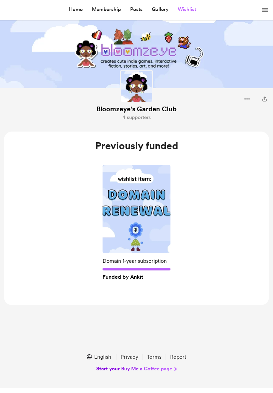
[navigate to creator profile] (136, 86)
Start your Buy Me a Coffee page (134, 369)
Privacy (129, 357)
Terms (154, 357)
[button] (76, 9)
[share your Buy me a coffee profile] (265, 99)
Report (178, 357)
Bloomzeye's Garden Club (136, 109)
